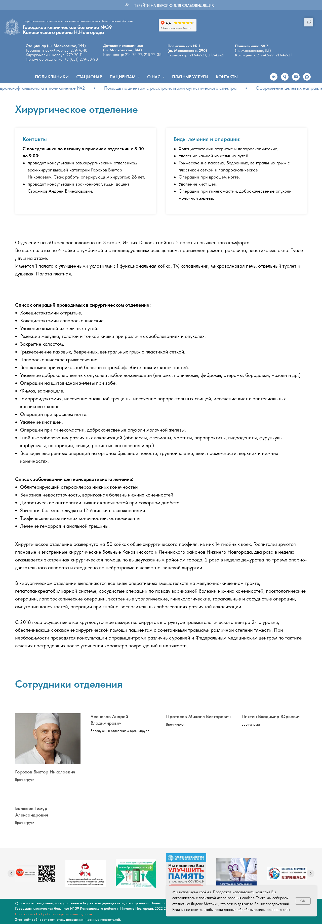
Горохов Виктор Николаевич (45, 772)
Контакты (227, 76)
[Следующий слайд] (310, 873)
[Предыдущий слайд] (11, 873)
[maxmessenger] (307, 77)
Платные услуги (190, 76)
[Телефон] (285, 77)
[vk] (273, 77)
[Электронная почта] (296, 77)
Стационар (89, 76)
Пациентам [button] (123, 76)
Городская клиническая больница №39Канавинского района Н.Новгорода (67, 29)
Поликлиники (52, 76)
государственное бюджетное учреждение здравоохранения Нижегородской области (78, 21)
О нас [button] (154, 76)
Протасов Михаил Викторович (198, 716)
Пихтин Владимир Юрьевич (271, 716)
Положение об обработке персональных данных (53, 914)
